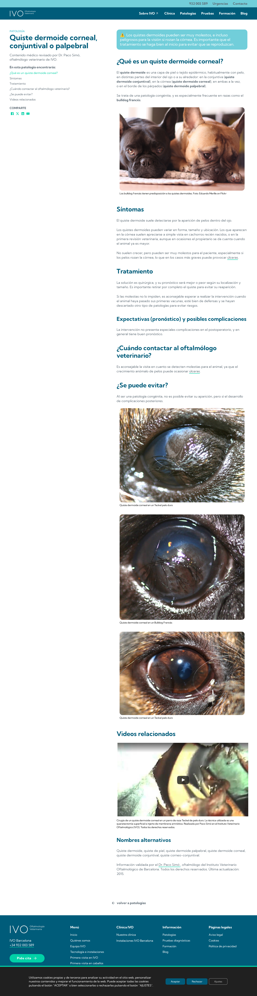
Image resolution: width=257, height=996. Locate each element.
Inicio (73, 934)
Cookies (214, 940)
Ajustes (218, 981)
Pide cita (24, 958)
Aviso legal (216, 934)
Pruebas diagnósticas (176, 940)
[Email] (28, 113)
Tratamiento (18, 83)
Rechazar (197, 981)
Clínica (169, 13)
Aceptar (175, 981)
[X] (17, 113)
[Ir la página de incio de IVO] (23, 13)
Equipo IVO (77, 946)
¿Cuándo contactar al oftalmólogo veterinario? (40, 89)
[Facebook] (12, 113)
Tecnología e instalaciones (87, 952)
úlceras (232, 257)
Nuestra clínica (126, 934)
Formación (227, 13)
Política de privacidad (223, 946)
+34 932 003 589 (22, 945)
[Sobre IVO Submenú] (157, 13)
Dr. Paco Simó (169, 865)
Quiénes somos (80, 940)
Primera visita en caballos (86, 963)
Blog (244, 13)
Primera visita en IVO (84, 957)
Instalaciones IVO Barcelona (134, 940)
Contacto (240, 4)
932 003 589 (198, 4)
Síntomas (16, 78)
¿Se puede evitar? (21, 94)
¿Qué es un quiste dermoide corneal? (34, 73)
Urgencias (220, 4)
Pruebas (207, 13)
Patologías (188, 13)
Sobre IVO (147, 13)
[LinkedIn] (22, 113)
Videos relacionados (23, 99)
